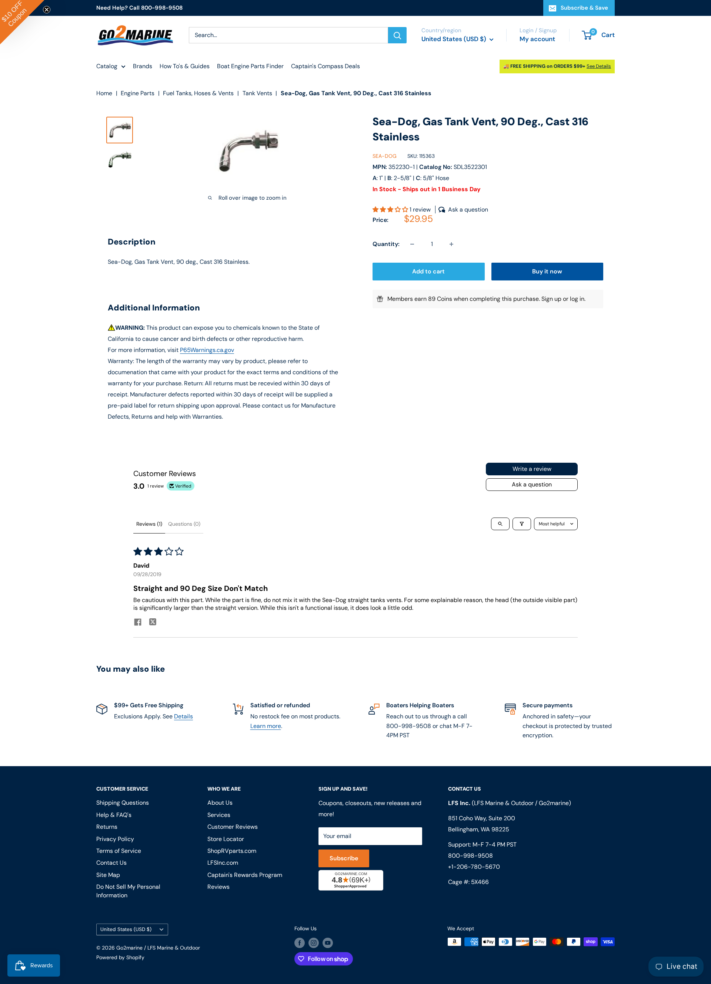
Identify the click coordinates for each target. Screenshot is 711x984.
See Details (599, 66)
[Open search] (500, 524)
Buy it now (547, 271)
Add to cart (428, 271)
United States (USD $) (125, 929)
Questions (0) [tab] (184, 524)
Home (104, 93)
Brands (142, 66)
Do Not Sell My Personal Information (128, 891)
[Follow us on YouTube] (328, 942)
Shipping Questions (122, 803)
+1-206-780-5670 (474, 867)
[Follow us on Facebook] (299, 942)
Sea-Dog (385, 156)
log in (577, 299)
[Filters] (522, 524)
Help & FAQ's (113, 815)
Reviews (218, 887)
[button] (391, 209)
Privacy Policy (115, 839)
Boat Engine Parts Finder (250, 66)
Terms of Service (118, 851)
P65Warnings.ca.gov (207, 350)
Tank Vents (257, 93)
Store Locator (225, 839)
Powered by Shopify (120, 957)
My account (537, 39)
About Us (220, 803)
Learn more (265, 726)
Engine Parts (137, 93)
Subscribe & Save (584, 7)
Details (183, 716)
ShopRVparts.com (231, 851)
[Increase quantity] (451, 244)
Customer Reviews (232, 827)
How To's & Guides (185, 66)
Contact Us (111, 863)
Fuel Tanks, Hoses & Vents (198, 93)
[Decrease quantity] (412, 244)
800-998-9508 (470, 856)
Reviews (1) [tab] (149, 524)
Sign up (551, 299)
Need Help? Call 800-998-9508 (139, 7)
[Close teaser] (46, 9)
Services (218, 815)
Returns (106, 827)
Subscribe (344, 858)
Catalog (106, 66)
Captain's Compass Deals (325, 66)
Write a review (532, 469)
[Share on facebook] (137, 623)
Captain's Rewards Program (244, 875)
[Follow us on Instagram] (313, 942)
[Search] (397, 35)
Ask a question (532, 484)
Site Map (108, 875)
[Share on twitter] (152, 622)
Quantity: (386, 244)
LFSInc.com (222, 863)
